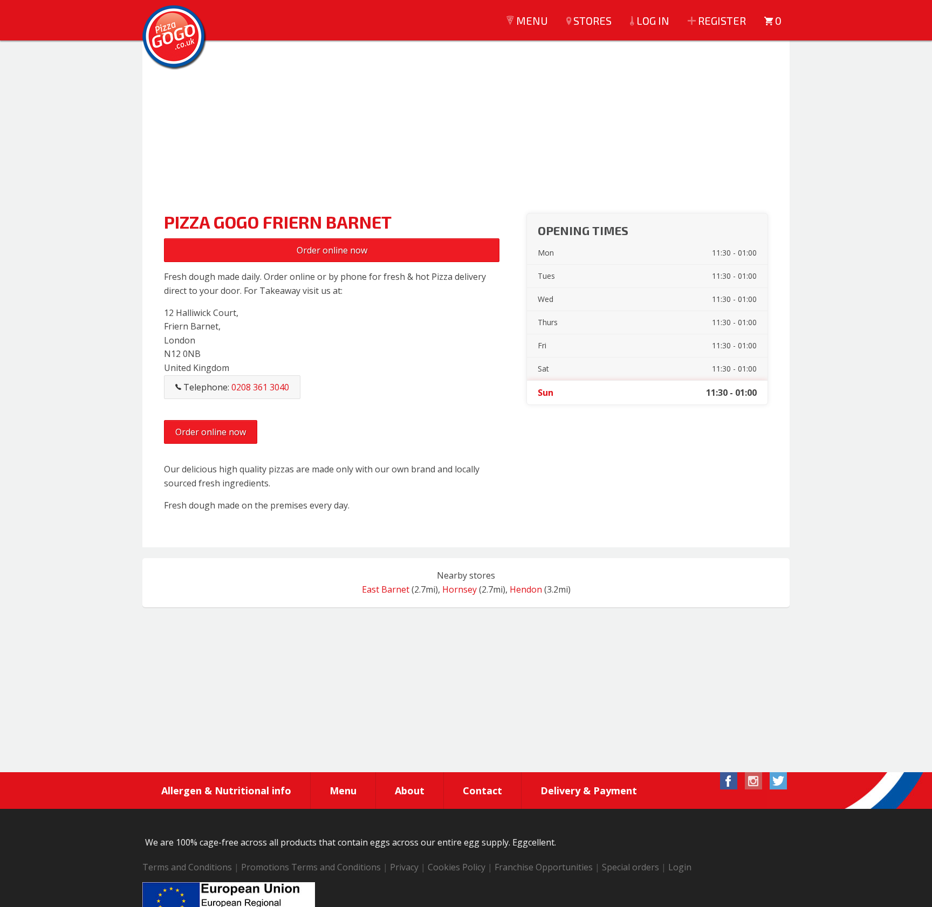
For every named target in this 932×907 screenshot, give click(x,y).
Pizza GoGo (174, 37)
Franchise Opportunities (544, 867)
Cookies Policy (456, 867)
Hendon (526, 589)
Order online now (332, 250)
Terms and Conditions (187, 867)
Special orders (630, 867)
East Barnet (385, 589)
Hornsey (459, 589)
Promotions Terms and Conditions (311, 867)
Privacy (404, 867)
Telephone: (235, 387)
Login (679, 867)
